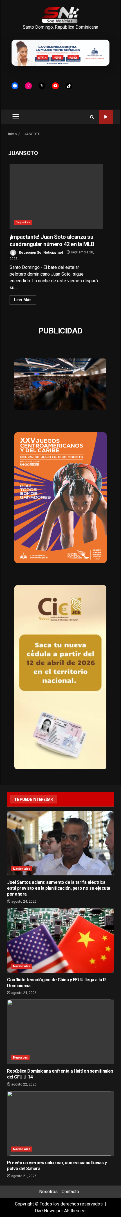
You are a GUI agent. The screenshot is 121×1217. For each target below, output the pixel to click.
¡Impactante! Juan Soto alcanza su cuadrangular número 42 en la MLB (56, 196)
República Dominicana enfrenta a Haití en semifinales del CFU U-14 (60, 1032)
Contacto (70, 1191)
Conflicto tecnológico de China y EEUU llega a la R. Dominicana (60, 940)
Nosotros (48, 1191)
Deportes (22, 222)
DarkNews (45, 1210)
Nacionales (21, 869)
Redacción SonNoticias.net (40, 252)
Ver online (106, 117)
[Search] (92, 117)
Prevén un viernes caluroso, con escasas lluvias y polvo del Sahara (60, 1123)
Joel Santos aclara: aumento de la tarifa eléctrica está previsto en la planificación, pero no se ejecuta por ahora (60, 843)
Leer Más (23, 300)
